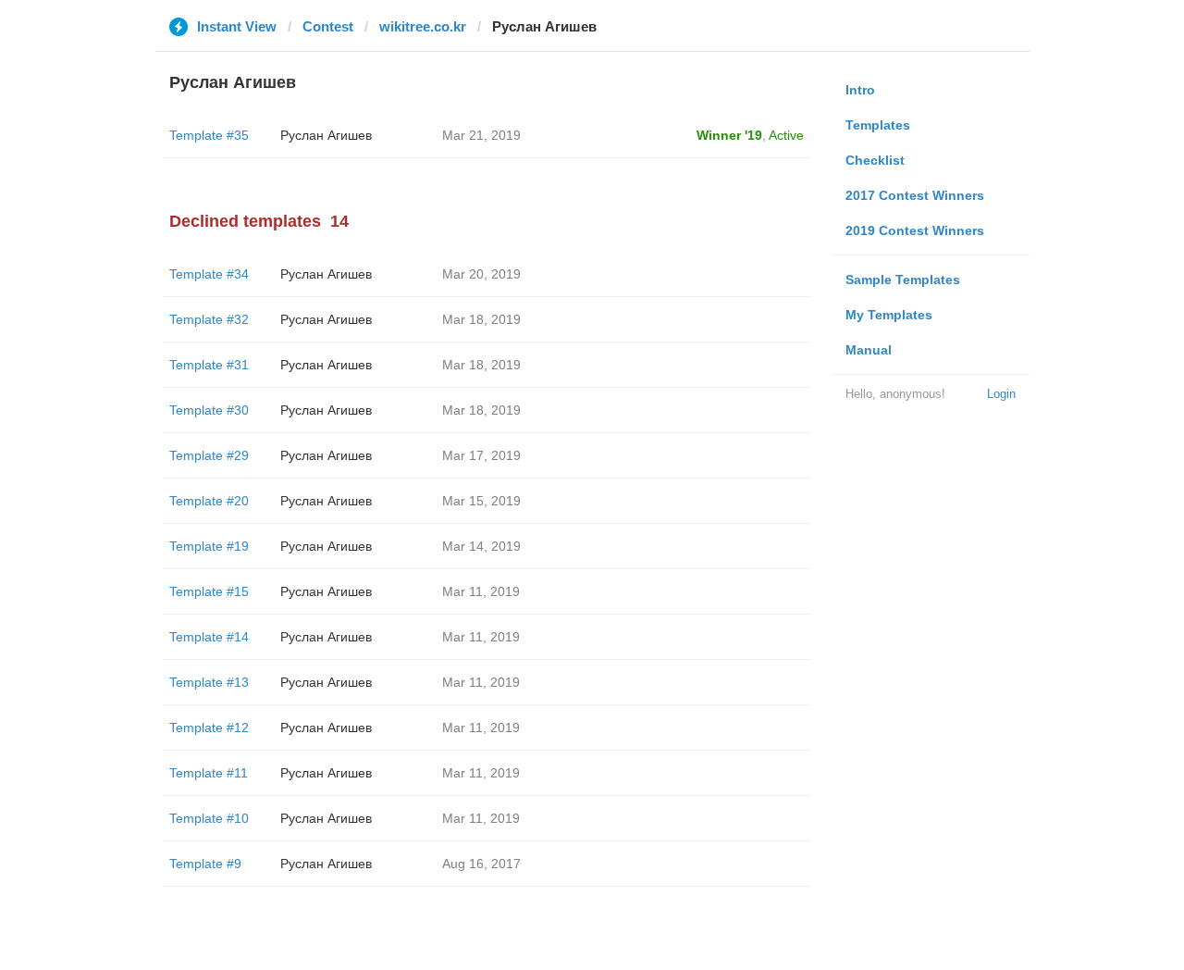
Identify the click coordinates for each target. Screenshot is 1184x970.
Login (1001, 394)
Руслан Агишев (326, 135)
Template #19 (209, 546)
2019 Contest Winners (914, 230)
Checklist (875, 160)
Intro (860, 89)
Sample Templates (902, 279)
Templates (877, 125)
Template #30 (209, 410)
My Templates (888, 314)
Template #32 (209, 319)
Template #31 (209, 364)
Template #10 (209, 818)
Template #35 (209, 135)
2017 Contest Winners (914, 195)
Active (786, 135)
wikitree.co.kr (422, 26)
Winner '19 (729, 135)
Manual (868, 349)
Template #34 (209, 274)
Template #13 (209, 682)
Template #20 (209, 500)
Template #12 (209, 727)
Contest (327, 26)
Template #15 (209, 591)
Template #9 (205, 863)
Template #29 (209, 455)
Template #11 (208, 772)
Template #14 (209, 636)
